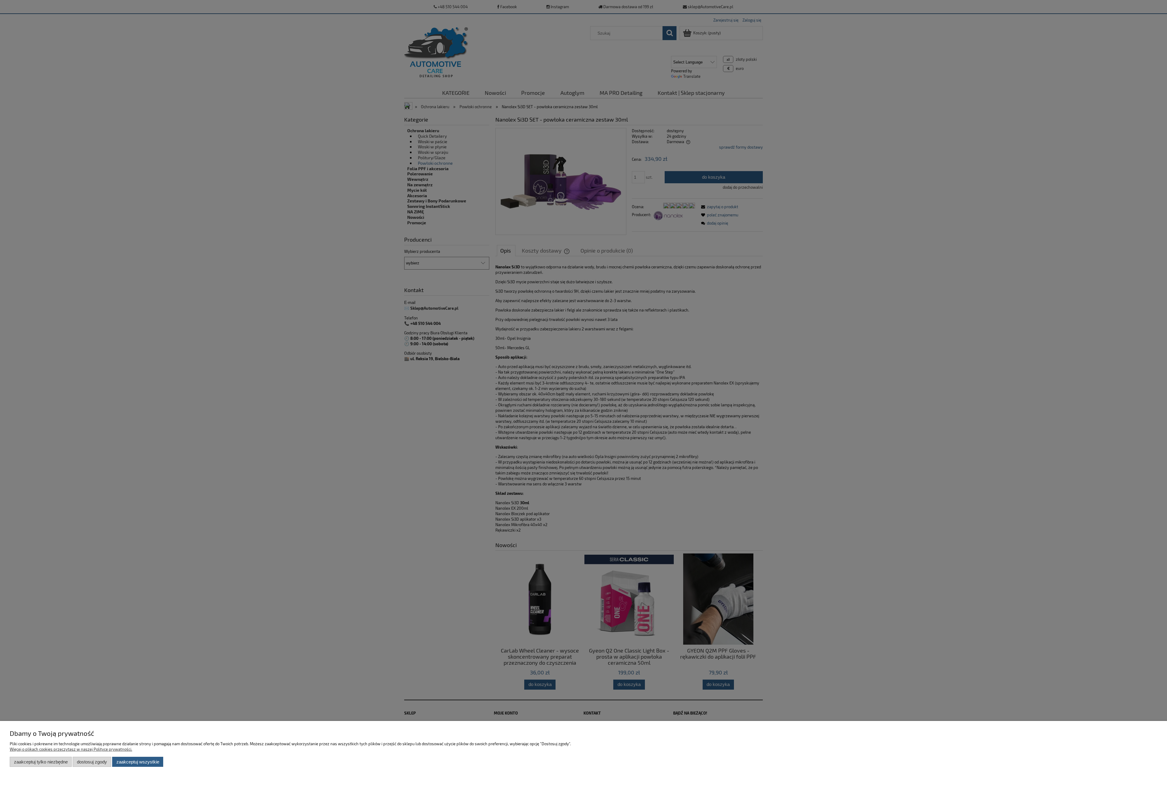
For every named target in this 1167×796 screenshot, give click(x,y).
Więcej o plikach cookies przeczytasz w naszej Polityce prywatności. (71, 749)
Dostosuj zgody (92, 761)
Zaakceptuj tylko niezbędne (41, 761)
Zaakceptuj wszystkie (137, 761)
